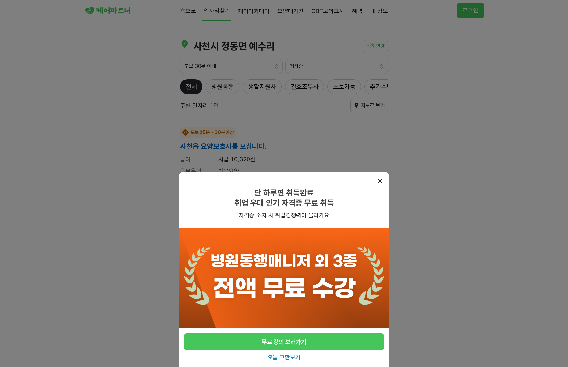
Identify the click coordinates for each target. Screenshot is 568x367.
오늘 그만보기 (284, 357)
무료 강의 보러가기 (284, 341)
